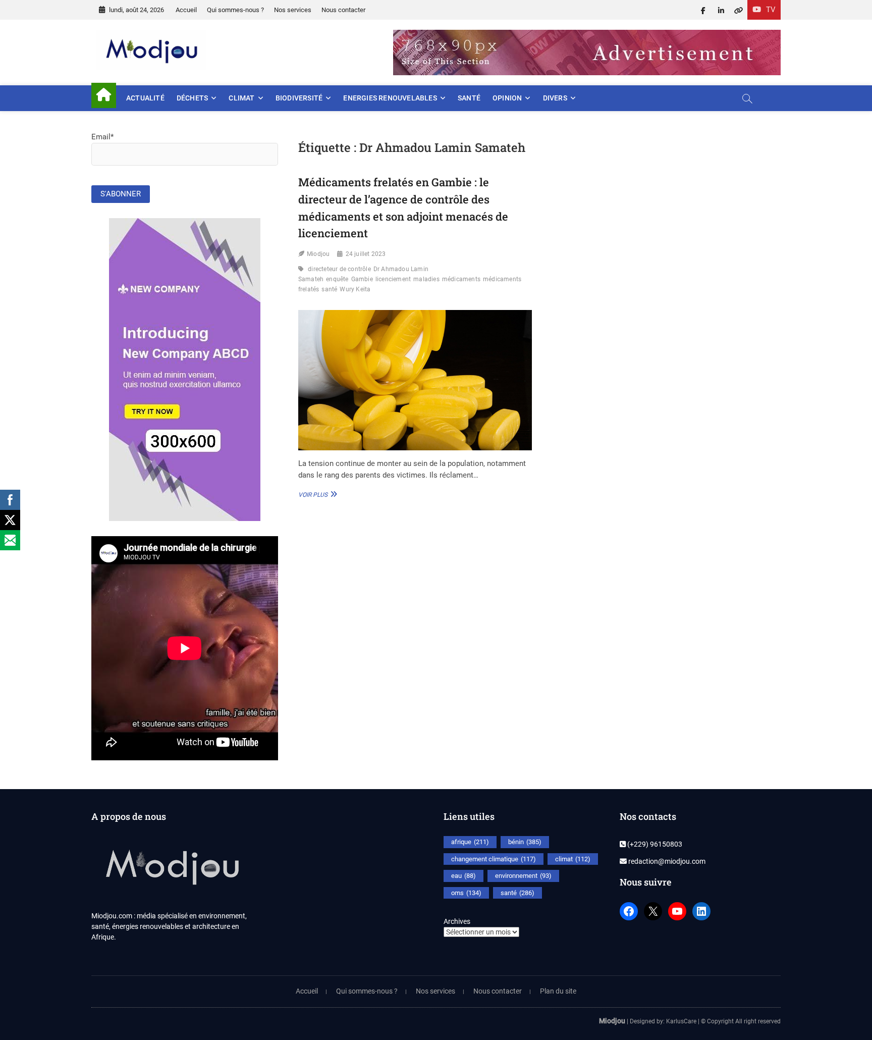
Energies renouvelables (390, 98)
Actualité (145, 98)
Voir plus (316, 494)
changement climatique (493, 859)
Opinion (507, 98)
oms (466, 893)
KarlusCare (681, 1021)
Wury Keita (355, 289)
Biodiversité (299, 98)
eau (463, 875)
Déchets (192, 98)
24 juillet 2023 (366, 253)
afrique (470, 842)
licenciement (393, 279)
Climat (241, 98)
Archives (457, 921)
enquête (337, 279)
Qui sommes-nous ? (235, 10)
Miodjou (318, 253)
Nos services (292, 10)
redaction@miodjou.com (666, 861)
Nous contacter (343, 10)
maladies (426, 279)
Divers (555, 98)
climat (572, 859)
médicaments (461, 279)
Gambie (362, 279)
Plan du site (558, 991)
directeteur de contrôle (339, 269)
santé (329, 289)
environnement (523, 875)
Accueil (186, 10)
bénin (524, 842)
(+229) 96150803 (654, 844)
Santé (469, 98)
